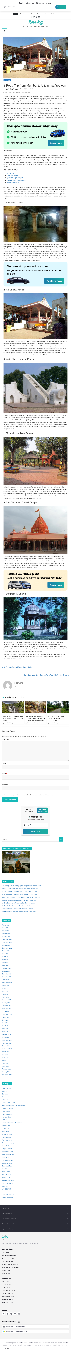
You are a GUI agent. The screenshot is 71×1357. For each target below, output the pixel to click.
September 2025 (7, 948)
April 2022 (5, 994)
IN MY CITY (5, 1128)
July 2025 (5, 954)
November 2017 (7, 1075)
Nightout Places (6, 1137)
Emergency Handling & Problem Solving (13, 1105)
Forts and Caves (7, 1114)
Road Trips (7, 80)
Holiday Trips (6, 1126)
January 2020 (6, 1072)
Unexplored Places (7, 1183)
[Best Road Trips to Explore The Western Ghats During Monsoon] (13, 707)
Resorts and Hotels (7, 1151)
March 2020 (5, 1066)
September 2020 (7, 1049)
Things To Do (6, 1172)
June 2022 (5, 988)
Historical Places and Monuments (12, 1123)
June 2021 (5, 1023)
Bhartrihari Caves (12, 174)
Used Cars (5, 1186)
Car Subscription (7, 1097)
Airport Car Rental (8, 1258)
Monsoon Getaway (7, 1134)
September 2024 (7, 982)
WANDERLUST (6, 1189)
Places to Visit (6, 1146)
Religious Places (7, 1149)
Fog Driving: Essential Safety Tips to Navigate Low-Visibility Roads (21, 886)
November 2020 (7, 1043)
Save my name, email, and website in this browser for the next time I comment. (31, 795)
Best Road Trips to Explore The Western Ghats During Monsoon (13, 718)
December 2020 (7, 1040)
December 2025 (7, 939)
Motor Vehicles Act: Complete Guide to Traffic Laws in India (19, 894)
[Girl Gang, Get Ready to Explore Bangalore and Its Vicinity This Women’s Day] (35, 707)
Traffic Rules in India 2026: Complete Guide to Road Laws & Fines (21, 897)
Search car (61, 7)
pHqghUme (18, 92)
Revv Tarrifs (6, 1273)
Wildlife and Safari (7, 1198)
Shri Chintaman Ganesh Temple (16, 180)
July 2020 (5, 1054)
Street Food (5, 1169)
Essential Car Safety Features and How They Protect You (19, 900)
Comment (5, 739)
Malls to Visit (5, 1131)
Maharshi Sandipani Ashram (15, 179)
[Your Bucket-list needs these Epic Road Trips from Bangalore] (58, 707)
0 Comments (26, 92)
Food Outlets (6, 1111)
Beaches (4, 1091)
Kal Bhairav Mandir (12, 175)
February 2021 (6, 1034)
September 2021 (7, 1014)
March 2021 (5, 1031)
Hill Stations (5, 1120)
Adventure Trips (6, 1088)
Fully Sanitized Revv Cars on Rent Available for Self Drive (46, 675)
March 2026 (5, 931)
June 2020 (5, 1057)
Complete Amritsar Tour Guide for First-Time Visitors (17, 909)
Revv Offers (6, 1270)
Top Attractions (6, 1174)
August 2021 (6, 1017)
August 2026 (6, 925)
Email (4, 774)
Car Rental (5, 1094)
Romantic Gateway (7, 1160)
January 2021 (6, 1037)
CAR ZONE (5, 1100)
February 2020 (6, 1069)
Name (4, 763)
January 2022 (6, 1003)
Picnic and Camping (8, 1143)
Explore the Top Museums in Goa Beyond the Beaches (18, 906)
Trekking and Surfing (8, 1180)
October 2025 (6, 945)
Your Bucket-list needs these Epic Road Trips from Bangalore (56, 718)
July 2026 (5, 928)
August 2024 (6, 985)
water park (5, 1192)
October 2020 (6, 1046)
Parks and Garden (7, 1140)
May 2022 (5, 991)
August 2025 (6, 951)
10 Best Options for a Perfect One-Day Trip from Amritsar (19, 903)
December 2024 (7, 974)
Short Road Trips (7, 1166)
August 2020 (6, 1052)
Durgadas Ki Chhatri (13, 182)
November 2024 (7, 977)
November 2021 (7, 1008)
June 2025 (5, 957)
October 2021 (6, 1011)
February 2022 (6, 1000)
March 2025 (5, 965)
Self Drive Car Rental (9, 1255)
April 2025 (5, 962)
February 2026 (6, 934)
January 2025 (6, 971)
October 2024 (6, 980)
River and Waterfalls (8, 1154)
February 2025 (6, 968)
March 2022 (5, 997)
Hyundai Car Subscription (10, 1264)
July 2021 (5, 1020)
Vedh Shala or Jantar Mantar (15, 177)
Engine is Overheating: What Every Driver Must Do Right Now (20, 888)
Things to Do (6, 1287)
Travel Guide (6, 1177)
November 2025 (7, 942)
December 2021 (7, 1006)
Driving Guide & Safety (8, 1102)
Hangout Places (6, 1117)
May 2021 (5, 1026)
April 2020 (5, 1063)
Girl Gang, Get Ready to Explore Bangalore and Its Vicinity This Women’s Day (35, 718)
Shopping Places (7, 1163)
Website (5, 784)
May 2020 (5, 1060)
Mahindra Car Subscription (11, 1267)
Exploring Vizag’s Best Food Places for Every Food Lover (19, 912)
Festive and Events (7, 1108)
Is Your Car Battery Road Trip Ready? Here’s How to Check (37, 14)
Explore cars (35, 832)
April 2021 (5, 1029)
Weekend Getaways (8, 1195)
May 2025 (5, 959)
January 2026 (6, 936)
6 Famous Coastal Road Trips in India (17, 667)
